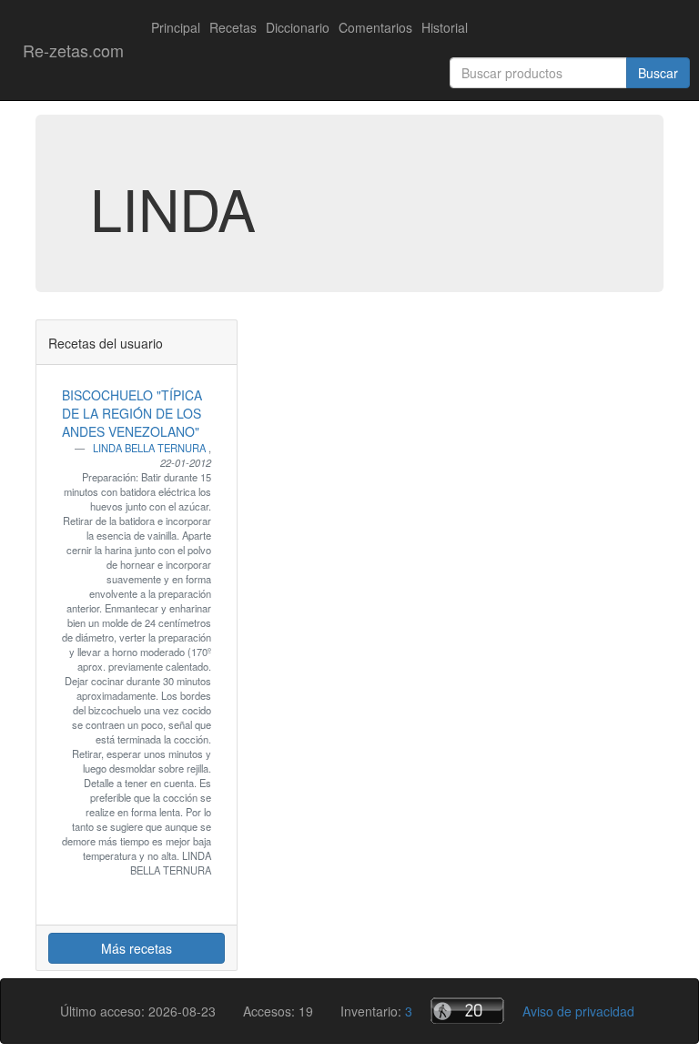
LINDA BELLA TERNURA (150, 447)
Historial (444, 27)
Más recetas (136, 948)
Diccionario (297, 27)
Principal (175, 27)
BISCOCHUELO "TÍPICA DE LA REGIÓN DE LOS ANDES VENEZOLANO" (132, 413)
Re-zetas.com (73, 50)
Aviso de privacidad (578, 1011)
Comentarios (375, 27)
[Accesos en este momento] (467, 1010)
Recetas (233, 27)
